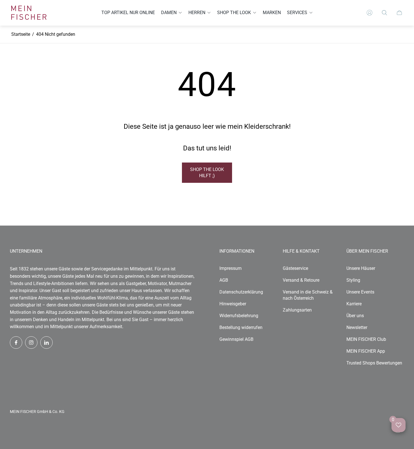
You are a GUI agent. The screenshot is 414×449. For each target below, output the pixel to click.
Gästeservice (295, 268)
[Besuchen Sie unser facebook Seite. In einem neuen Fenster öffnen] (16, 342)
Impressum (230, 268)
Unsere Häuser (360, 268)
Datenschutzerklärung (241, 292)
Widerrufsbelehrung (238, 315)
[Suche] (384, 12)
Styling (353, 280)
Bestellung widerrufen (240, 327)
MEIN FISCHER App (365, 351)
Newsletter (356, 327)
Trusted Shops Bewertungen (374, 363)
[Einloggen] (369, 12)
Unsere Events (360, 292)
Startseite (20, 34)
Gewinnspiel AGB (236, 339)
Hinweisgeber (232, 303)
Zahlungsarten (297, 310)
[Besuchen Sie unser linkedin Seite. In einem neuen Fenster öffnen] (46, 342)
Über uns (355, 315)
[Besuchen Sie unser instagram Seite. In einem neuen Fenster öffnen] (31, 342)
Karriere (354, 303)
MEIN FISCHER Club (366, 339)
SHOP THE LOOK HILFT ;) (207, 172)
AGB (223, 280)
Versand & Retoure (301, 280)
